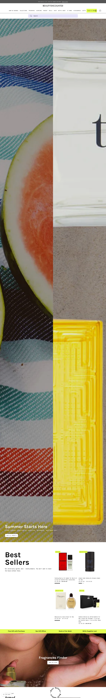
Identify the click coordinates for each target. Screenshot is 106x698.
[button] (23, 10)
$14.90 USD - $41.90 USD (61, 618)
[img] (57, 583)
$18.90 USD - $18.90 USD (85, 581)
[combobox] (53, 16)
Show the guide (53, 662)
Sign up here (65, 1)
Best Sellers (7, 558)
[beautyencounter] (53, 6)
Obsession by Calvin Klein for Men (64, 617)
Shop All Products (11, 535)
